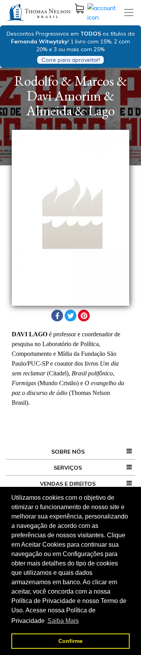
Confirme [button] (70, 641)
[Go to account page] (105, 12)
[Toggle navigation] (129, 12)
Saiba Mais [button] (63, 620)
